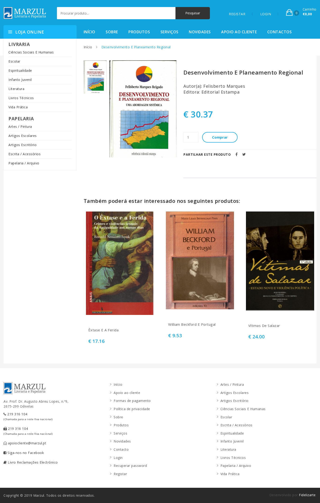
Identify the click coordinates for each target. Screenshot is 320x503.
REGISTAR (237, 14)
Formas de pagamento (132, 400)
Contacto (121, 449)
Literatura (16, 89)
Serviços (169, 31)
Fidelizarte (307, 495)
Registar (120, 474)
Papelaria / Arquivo (23, 163)
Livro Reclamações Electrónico (32, 462)
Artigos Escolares (22, 135)
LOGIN (265, 14)
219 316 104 (28, 416)
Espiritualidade (20, 70)
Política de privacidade (132, 409)
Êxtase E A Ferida (103, 330)
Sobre (112, 31)
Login (118, 457)
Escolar (14, 61)
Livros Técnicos (21, 98)
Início (89, 31)
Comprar (220, 137)
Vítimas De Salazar (264, 325)
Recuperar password (130, 465)
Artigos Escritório (22, 145)
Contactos (279, 31)
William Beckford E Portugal (192, 324)
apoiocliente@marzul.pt (26, 443)
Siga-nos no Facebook (25, 452)
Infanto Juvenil (20, 79)
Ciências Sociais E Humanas (31, 52)
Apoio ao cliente (239, 31)
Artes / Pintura (20, 126)
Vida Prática (18, 107)
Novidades (200, 31)
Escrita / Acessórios (24, 154)
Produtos (139, 31)
